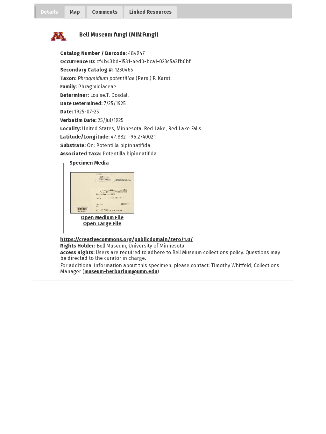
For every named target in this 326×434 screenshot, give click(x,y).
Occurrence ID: (78, 61)
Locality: (70, 128)
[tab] (49, 12)
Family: (68, 87)
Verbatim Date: (78, 120)
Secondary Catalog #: (86, 70)
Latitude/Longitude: (85, 137)
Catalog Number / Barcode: (94, 53)
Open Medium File (102, 217)
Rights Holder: (77, 246)
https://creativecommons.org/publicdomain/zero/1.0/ (126, 239)
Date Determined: (82, 103)
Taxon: (68, 78)
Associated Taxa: (81, 154)
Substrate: (73, 145)
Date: (66, 112)
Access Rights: (77, 252)
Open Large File (102, 223)
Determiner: (75, 95)
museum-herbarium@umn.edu (120, 271)
